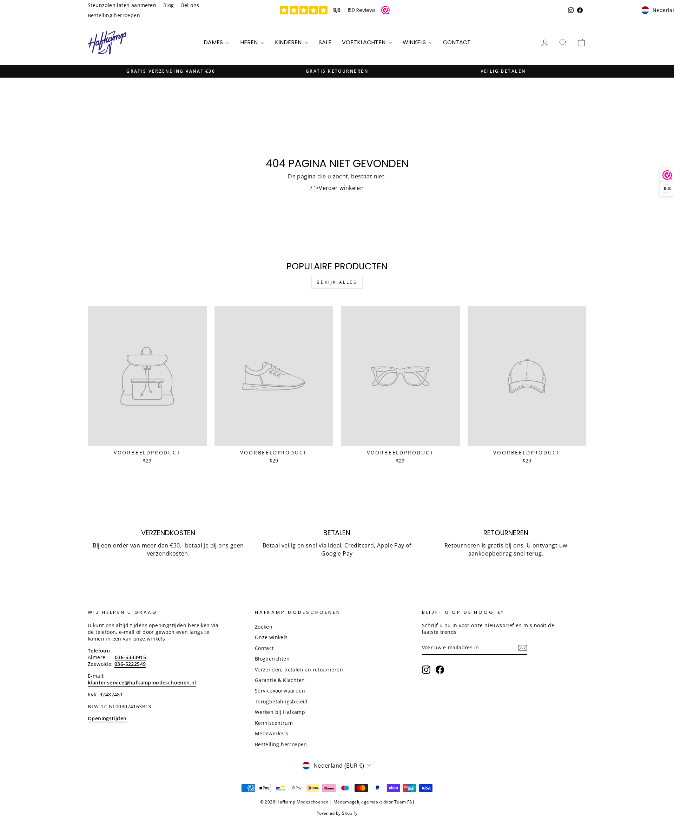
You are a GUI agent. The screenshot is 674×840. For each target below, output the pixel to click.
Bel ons (190, 5)
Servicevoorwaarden (280, 690)
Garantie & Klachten (280, 680)
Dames (214, 42)
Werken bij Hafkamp (280, 712)
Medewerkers (271, 733)
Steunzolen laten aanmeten (122, 5)
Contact (457, 42)
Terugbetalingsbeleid (281, 701)
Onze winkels (271, 637)
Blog (168, 5)
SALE (325, 42)
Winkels (415, 42)
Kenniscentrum (274, 723)
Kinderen (289, 42)
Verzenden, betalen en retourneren (299, 669)
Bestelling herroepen (114, 15)
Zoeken (263, 626)
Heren (249, 42)
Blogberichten (272, 658)
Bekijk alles (337, 282)
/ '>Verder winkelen (337, 188)
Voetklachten (364, 42)
